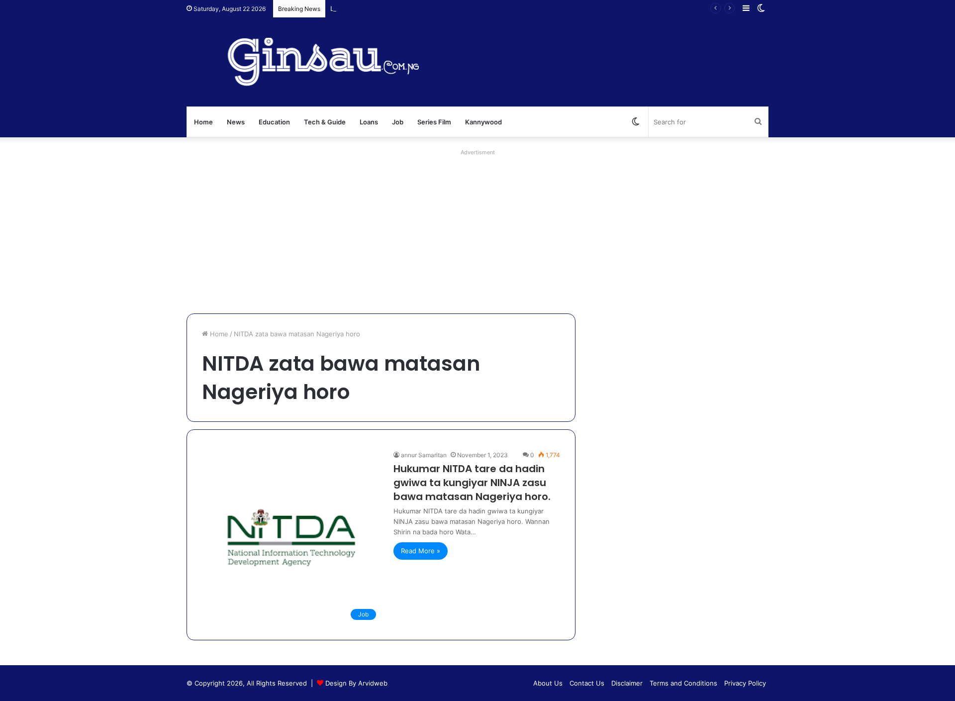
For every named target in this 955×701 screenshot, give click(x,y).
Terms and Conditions (683, 683)
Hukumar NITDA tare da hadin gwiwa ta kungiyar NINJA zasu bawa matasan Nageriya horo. (472, 482)
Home (203, 122)
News (236, 122)
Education (274, 122)
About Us (548, 683)
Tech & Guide (325, 122)
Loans (369, 122)
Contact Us (587, 683)
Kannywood (483, 122)
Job (397, 122)
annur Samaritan (424, 455)
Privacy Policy (745, 683)
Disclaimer (627, 683)
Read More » (420, 551)
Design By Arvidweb (356, 683)
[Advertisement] (477, 229)
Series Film (434, 122)
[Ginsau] (335, 62)
